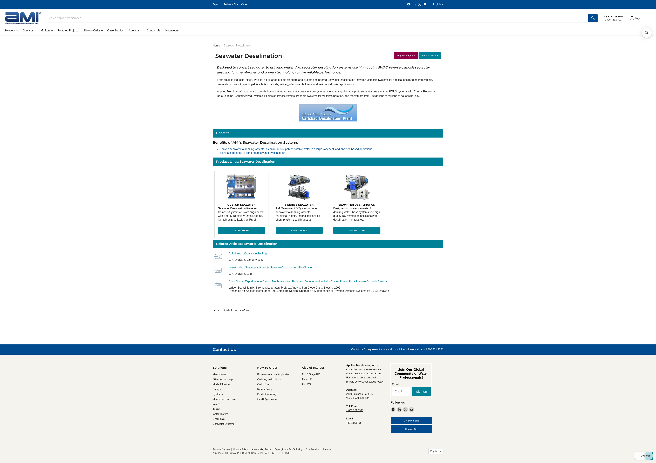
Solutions (10, 30)
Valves (216, 404)
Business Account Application (273, 374)
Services (28, 30)
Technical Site (231, 4)
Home (216, 45)
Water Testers (220, 413)
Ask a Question (429, 55)
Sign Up (421, 391)
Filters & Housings (223, 379)
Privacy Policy (240, 449)
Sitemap (327, 449)
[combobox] (317, 18)
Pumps (217, 389)
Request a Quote (406, 55)
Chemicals (219, 418)
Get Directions (411, 420)
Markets (46, 30)
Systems (218, 394)
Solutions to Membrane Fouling (248, 253)
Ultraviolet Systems (224, 423)
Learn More (241, 230)
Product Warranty (267, 394)
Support (216, 4)
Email (395, 384)
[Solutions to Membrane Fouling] (220, 257)
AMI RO (306, 384)
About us (134, 30)
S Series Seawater (299, 204)
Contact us (357, 349)
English (437, 4)
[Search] (593, 18)
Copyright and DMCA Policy (288, 449)
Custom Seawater (241, 204)
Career (244, 4)
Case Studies (115, 30)
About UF (307, 379)
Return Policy (264, 389)
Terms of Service (221, 449)
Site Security (312, 449)
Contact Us (153, 30)
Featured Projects (68, 30)
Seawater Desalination (356, 204)
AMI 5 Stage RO (311, 374)
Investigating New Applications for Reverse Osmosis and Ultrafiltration (271, 267)
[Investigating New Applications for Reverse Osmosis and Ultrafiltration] (220, 271)
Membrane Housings (224, 399)
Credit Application (267, 399)
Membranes (219, 374)
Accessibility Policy (261, 449)
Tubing (216, 408)
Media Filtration (221, 384)
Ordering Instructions (269, 379)
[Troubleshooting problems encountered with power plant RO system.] (220, 286)
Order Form (263, 384)
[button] (647, 33)
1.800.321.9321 (612, 19)
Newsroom (172, 30)
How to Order (92, 30)
